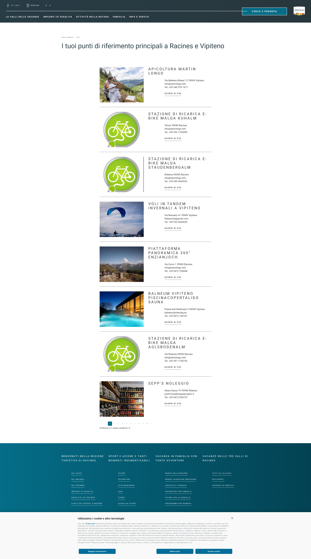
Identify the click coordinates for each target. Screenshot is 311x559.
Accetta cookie (214, 551)
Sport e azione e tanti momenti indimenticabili (129, 458)
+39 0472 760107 (178, 316)
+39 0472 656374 (178, 397)
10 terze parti (90, 524)
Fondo (121, 497)
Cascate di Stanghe (176, 485)
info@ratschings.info (175, 83)
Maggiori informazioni (97, 551)
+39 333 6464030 (178, 222)
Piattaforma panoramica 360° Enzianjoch (169, 252)
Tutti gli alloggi (222, 473)
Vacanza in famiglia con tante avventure (176, 458)
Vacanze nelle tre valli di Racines (225, 458)
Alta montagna (126, 485)
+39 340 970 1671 (178, 87)
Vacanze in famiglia (223, 485)
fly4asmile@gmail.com (176, 218)
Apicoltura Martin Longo (172, 71)
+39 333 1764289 (178, 132)
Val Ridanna (78, 485)
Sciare (121, 473)
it (49, 5)
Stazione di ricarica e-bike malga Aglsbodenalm (177, 342)
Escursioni (124, 479)
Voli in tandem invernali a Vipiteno (174, 206)
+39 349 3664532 (178, 181)
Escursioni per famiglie (178, 491)
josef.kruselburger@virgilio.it (179, 394)
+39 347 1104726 (178, 361)
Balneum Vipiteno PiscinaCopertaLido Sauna (173, 297)
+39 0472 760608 (178, 271)
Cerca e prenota (264, 11)
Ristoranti (218, 479)
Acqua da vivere (127, 503)
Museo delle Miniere (176, 473)
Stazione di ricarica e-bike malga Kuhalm (177, 116)
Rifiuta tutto (175, 551)
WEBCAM (34, 5)
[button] (232, 518)
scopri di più (172, 93)
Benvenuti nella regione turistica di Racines (83, 458)
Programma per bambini (178, 503)
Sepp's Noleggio (168, 383)
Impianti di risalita (82, 491)
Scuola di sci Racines (83, 497)
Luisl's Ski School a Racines (87, 503)
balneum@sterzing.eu (175, 312)
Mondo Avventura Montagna (180, 479)
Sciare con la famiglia (177, 497)
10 (147, 424)
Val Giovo (76, 473)
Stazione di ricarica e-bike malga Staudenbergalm (177, 163)
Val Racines (77, 479)
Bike (120, 491)
